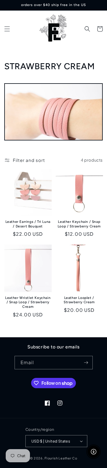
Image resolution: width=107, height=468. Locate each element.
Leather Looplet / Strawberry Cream (79, 300)
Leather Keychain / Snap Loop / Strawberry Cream (79, 224)
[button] (7, 29)
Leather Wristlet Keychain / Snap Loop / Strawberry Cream (28, 302)
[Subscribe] (86, 362)
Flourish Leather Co (61, 458)
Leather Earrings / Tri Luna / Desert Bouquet (28, 224)
